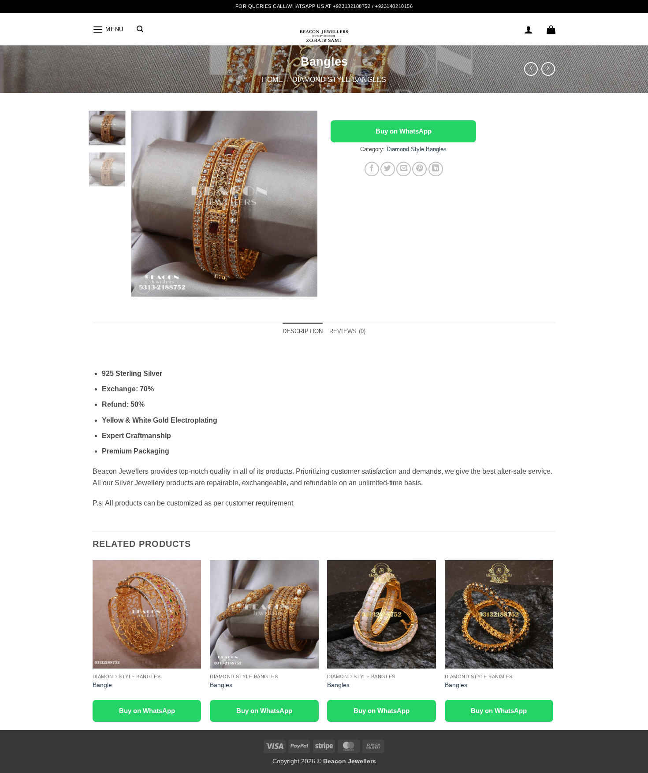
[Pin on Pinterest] (419, 169)
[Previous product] (548, 69)
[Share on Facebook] (372, 169)
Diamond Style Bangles (339, 79)
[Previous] (146, 203)
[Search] (140, 29)
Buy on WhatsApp (404, 131)
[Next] (303, 203)
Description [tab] (303, 331)
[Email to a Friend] (403, 169)
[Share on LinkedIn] (435, 169)
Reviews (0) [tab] (347, 331)
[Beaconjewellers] (324, 39)
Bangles (221, 684)
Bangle (102, 684)
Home (272, 79)
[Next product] (531, 69)
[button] (108, 29)
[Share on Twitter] (387, 169)
